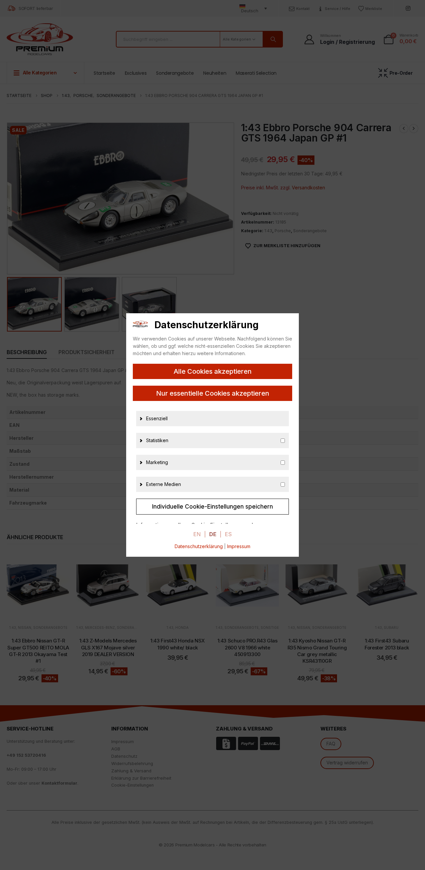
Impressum (238, 546)
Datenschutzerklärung (199, 546)
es (228, 534)
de (212, 534)
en (197, 534)
